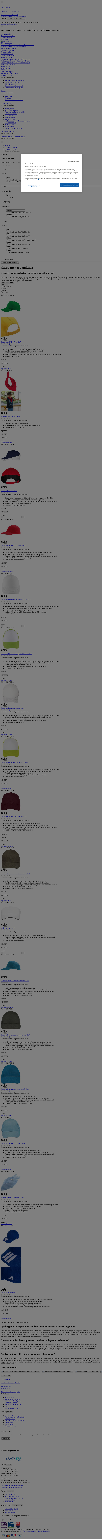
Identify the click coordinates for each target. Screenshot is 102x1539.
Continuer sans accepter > (74, 161)
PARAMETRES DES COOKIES (34, 185)
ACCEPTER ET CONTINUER (69, 185)
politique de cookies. (35, 179)
